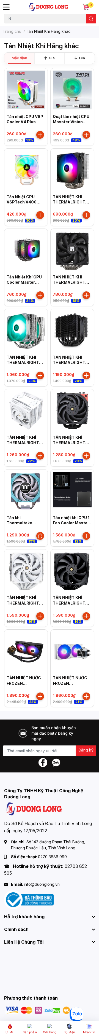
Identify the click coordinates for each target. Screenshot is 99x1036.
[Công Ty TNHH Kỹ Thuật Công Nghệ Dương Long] (49, 7)
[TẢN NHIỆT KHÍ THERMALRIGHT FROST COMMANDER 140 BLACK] (72, 571)
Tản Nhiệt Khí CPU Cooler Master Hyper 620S (24, 282)
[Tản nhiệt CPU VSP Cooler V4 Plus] (26, 90)
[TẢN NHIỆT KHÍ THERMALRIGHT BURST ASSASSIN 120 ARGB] (72, 170)
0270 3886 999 (52, 856)
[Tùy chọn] (40, 536)
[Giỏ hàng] (85, 7)
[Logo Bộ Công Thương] (29, 899)
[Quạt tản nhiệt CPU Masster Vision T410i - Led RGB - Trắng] (72, 90)
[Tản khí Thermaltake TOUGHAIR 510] (26, 491)
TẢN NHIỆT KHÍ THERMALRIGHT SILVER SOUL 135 (69, 362)
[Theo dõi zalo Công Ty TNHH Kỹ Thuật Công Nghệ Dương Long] (56, 762)
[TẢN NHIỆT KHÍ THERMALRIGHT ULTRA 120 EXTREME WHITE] (26, 410)
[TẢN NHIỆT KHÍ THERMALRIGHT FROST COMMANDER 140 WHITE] (26, 571)
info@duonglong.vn (42, 884)
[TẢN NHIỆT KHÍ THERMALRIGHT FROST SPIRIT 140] (26, 330)
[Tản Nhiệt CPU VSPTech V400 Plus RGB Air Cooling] (26, 170)
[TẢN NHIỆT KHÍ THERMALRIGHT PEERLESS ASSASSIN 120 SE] (72, 250)
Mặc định (19, 58)
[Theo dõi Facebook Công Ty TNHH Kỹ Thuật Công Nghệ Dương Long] (42, 762)
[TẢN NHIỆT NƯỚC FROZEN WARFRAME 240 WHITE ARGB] (72, 651)
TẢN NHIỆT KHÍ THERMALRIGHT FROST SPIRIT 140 (24, 362)
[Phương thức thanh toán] (38, 1010)
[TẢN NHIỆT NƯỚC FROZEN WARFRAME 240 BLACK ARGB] (26, 651)
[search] (91, 18)
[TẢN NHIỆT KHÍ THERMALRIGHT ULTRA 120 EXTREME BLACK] (72, 410)
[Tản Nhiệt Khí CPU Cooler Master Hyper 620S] (26, 250)
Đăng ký (86, 750)
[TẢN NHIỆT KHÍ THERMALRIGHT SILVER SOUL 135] (72, 330)
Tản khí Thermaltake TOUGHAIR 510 (21, 523)
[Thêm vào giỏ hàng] (40, 135)
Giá (52, 58)
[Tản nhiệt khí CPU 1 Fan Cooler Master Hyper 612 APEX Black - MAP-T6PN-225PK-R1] (72, 491)
